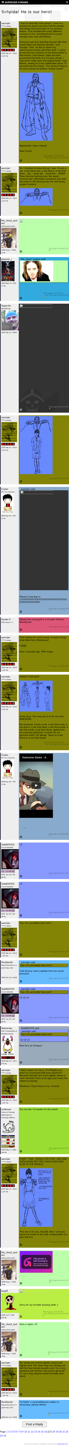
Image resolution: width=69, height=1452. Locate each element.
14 (39, 1431)
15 (42, 1431)
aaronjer (5, 23)
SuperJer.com (62, 1444)
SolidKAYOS (7, 844)
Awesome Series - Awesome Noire (35, 757)
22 (67, 1431)
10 (25, 1431)
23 (1, 1435)
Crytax (4, 489)
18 (53, 1431)
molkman (6, 1109)
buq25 (4, 1291)
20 (60, 1431)
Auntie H (5, 619)
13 (35, 1431)
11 (29, 1431)
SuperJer (6, 305)
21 (63, 1431)
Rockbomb (7, 962)
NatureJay (6, 1028)
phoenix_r (6, 259)
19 (57, 1431)
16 (45, 1431)
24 (4, 1435)
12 (32, 1431)
